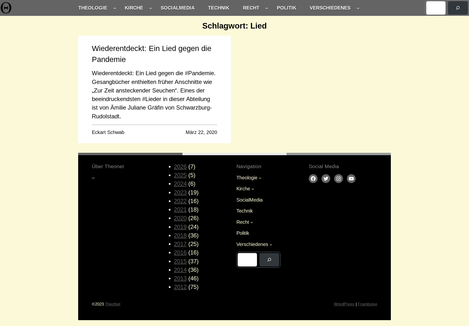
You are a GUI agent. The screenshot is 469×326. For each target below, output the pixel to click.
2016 (180, 252)
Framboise (367, 304)
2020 (180, 218)
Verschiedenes (330, 7)
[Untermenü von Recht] (266, 8)
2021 (180, 209)
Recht (251, 7)
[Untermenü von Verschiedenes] (358, 8)
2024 (180, 184)
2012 (180, 287)
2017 (180, 244)
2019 (180, 227)
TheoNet (112, 304)
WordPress (344, 304)
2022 (180, 201)
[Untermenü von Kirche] (150, 8)
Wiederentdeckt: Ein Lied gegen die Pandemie (151, 54)
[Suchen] (458, 8)
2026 (180, 166)
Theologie (92, 7)
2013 (180, 278)
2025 (180, 175)
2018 (180, 235)
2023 (180, 192)
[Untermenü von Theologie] (114, 8)
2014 (180, 270)
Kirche (134, 7)
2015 (180, 261)
